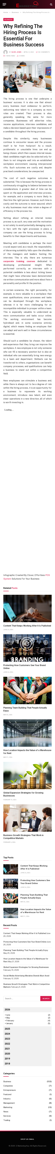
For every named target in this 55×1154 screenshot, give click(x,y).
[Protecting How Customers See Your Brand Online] (27, 648)
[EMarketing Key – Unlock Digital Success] (27, 4)
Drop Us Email (27, 1139)
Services (7, 1116)
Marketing (7, 1107)
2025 (7, 1028)
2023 (7, 1038)
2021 (7, 1048)
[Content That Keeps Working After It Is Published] (27, 608)
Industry (6, 1099)
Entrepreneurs (9, 1090)
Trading (6, 1120)
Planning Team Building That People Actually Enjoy (25, 950)
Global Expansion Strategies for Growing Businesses (26, 967)
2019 (7, 1058)
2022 (7, 1043)
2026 (7, 1009)
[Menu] (4, 4)
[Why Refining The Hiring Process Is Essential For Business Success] (27, 77)
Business (8, 19)
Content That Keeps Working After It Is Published (27, 625)
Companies (8, 1086)
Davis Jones (16, 52)
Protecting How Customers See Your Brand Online (24, 942)
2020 (7, 1053)
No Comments (44, 52)
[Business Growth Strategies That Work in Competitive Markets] (27, 818)
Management (9, 1103)
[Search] (51, 4)
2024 (7, 1033)
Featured (7, 1094)
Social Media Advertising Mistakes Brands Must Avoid (26, 976)
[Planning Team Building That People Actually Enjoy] (27, 690)
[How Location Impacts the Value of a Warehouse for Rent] (27, 733)
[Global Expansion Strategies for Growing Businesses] (27, 775)
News (5, 1112)
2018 (7, 1063)
